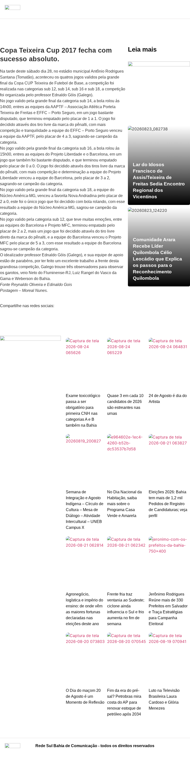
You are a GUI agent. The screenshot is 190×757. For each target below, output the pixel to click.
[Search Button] (181, 8)
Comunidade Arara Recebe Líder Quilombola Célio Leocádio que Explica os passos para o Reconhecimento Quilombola (157, 259)
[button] (95, 5)
